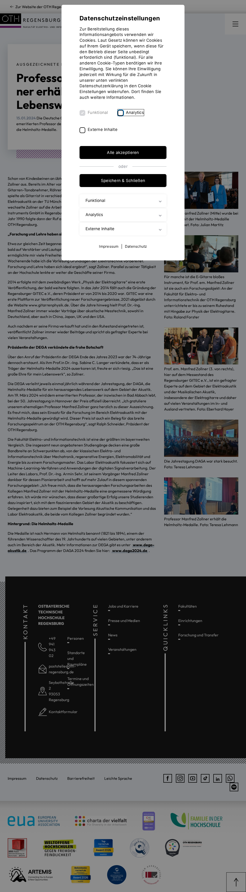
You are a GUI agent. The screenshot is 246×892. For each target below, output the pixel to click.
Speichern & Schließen (123, 180)
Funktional (98, 112)
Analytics (135, 112)
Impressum (108, 246)
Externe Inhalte (102, 129)
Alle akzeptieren (123, 152)
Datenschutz (136, 246)
